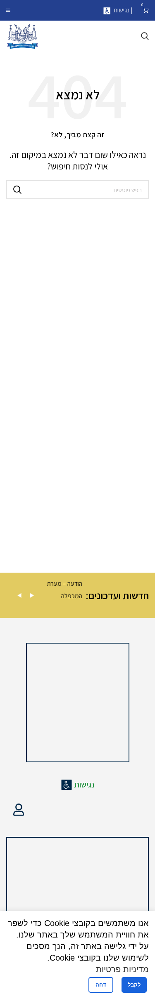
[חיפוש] (145, 36)
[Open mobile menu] (8, 10)
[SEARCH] (17, 189)
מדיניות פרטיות (122, 969)
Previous (19, 595)
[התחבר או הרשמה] (18, 809)
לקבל (134, 985)
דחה (100, 985)
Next (32, 595)
